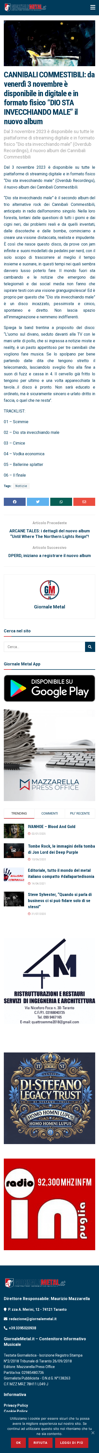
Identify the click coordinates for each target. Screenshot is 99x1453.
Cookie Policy (15, 1411)
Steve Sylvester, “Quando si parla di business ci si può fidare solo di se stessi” (60, 900)
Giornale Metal (49, 606)
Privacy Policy (16, 1405)
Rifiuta (40, 1443)
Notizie (21, 486)
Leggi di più (71, 1443)
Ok (18, 1443)
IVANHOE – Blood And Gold (51, 826)
